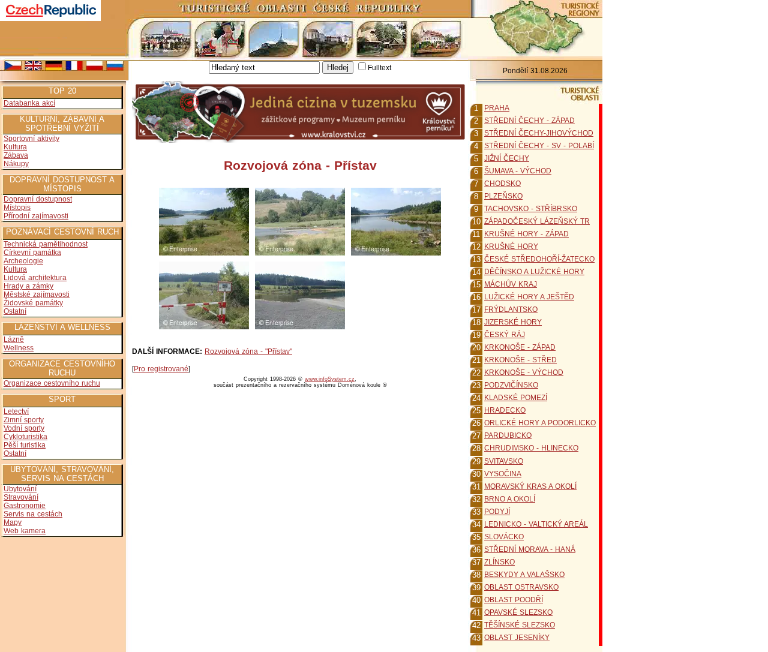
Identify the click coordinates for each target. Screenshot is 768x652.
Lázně (14, 339)
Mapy (13, 522)
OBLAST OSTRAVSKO (521, 587)
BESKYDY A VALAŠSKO (524, 574)
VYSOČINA (502, 474)
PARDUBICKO (508, 435)
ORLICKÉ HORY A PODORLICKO (540, 423)
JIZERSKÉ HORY (513, 322)
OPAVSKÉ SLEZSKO (518, 612)
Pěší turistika (25, 445)
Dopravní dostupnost (38, 199)
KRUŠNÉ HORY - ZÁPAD (526, 234)
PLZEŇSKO (503, 196)
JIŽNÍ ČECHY (506, 158)
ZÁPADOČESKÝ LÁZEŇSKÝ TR (537, 221)
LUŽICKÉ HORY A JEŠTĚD (529, 297)
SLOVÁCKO (504, 537)
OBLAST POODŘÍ (513, 600)
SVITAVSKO (503, 461)
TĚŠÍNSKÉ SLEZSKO (519, 625)
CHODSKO (502, 183)
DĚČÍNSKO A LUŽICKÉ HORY (534, 272)
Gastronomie (25, 505)
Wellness (19, 348)
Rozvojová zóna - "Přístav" (248, 351)
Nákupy (16, 164)
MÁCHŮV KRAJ (510, 284)
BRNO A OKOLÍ (509, 499)
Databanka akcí (29, 103)
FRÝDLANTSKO (511, 309)
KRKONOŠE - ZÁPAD (520, 347)
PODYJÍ (497, 511)
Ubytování (20, 489)
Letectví (16, 411)
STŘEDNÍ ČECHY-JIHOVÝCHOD (538, 133)
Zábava (16, 155)
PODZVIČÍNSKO (511, 385)
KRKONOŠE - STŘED (520, 360)
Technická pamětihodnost (46, 244)
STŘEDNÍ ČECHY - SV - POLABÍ (539, 146)
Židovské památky (33, 303)
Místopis (17, 207)
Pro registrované (161, 369)
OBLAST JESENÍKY (517, 637)
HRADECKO (505, 410)
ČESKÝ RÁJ (504, 334)
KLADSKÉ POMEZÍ (515, 397)
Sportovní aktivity (31, 138)
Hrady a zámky (28, 286)
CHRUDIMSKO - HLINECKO (531, 448)
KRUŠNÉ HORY (511, 246)
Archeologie (23, 261)
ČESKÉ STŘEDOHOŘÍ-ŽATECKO (539, 259)
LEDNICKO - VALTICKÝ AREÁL (536, 524)
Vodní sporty (24, 428)
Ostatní (15, 311)
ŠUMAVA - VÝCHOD (517, 171)
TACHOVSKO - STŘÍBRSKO (530, 209)
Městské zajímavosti (37, 294)
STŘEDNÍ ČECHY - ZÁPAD (529, 120)
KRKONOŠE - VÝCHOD (523, 372)
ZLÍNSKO (499, 562)
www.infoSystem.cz (330, 379)
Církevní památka (32, 252)
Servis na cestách (33, 514)
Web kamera (25, 531)
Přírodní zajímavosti (36, 216)
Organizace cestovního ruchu (52, 383)
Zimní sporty (24, 420)
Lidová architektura (35, 278)
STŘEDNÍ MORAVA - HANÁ (529, 549)
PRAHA (496, 108)
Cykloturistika (25, 436)
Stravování (21, 497)
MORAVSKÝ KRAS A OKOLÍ (530, 486)
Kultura (15, 147)
